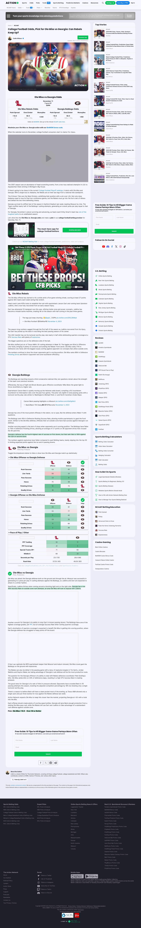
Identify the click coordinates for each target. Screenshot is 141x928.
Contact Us (6, 900)
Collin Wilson (17, 38)
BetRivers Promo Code (112, 846)
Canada (73, 849)
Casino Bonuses (100, 551)
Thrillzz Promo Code (111, 865)
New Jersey (74, 823)
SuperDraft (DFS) (104, 424)
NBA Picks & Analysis (43, 810)
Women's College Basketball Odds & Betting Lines (18, 818)
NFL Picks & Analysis (43, 807)
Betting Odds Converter (106, 451)
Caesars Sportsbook (105, 361)
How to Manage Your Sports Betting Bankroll (112, 499)
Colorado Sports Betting (106, 299)
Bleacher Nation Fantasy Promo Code (116, 854)
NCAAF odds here (59, 122)
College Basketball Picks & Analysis (48, 815)
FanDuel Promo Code (111, 835)
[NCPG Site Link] (67, 915)
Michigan (73, 832)
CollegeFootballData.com (33, 566)
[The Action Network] (12, 2)
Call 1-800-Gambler (75, 911)
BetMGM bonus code (55, 127)
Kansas (73, 840)
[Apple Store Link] (77, 876)
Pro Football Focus (52, 566)
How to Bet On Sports (105, 472)
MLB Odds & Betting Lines (11, 821)
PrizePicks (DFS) (104, 388)
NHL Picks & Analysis (43, 821)
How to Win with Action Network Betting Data (113, 495)
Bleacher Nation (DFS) (105, 411)
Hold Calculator (103, 460)
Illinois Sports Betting (105, 289)
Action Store (7, 886)
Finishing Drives (13, 354)
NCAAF (16, 25)
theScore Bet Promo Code (113, 837)
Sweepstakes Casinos (102, 569)
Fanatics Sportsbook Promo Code (115, 807)
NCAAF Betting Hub (30, 241)
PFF (31, 625)
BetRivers (101, 379)
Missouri (73, 846)
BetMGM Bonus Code (111, 810)
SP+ (43, 566)
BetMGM (36, 122)
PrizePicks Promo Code (112, 868)
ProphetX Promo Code (111, 829)
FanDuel (101, 429)
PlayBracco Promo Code (112, 863)
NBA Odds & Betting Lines (11, 810)
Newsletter (6, 897)
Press (5, 889)
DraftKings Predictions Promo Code (116, 826)
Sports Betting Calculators (108, 437)
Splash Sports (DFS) (105, 420)
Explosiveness (103, 535)
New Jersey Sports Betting (107, 308)
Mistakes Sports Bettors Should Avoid (110, 490)
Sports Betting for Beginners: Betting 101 (111, 481)
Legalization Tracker (77, 807)
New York (74, 810)
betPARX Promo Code (111, 840)
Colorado (73, 821)
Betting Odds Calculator (106, 442)
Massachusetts (75, 837)
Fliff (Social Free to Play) (106, 370)
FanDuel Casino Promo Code (104, 564)
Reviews (99, 338)
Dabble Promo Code (111, 851)
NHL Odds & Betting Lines (11, 823)
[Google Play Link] (91, 876)
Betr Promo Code (110, 857)
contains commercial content (18, 785)
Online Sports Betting (105, 276)
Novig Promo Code (110, 823)
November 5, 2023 (62, 405)
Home (10, 25)
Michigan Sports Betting (106, 312)
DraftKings (102, 356)
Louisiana (74, 812)
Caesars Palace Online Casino (104, 560)
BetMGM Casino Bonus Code (104, 556)
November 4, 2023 (55, 321)
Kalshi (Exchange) (104, 374)
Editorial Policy (7, 880)
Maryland (74, 815)
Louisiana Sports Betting (106, 285)
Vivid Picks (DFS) (104, 415)
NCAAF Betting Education (107, 507)
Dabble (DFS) (103, 393)
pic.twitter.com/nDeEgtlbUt (65, 401)
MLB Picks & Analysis (43, 818)
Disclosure (81, 909)
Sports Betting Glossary (106, 486)
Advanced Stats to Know (106, 521)
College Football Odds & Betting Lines (15, 812)
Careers (5, 883)
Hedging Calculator (105, 455)
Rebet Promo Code (110, 860)
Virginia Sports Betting (106, 303)
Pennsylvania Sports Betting (107, 294)
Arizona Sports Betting (106, 317)
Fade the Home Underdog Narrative (110, 526)
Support (5, 892)
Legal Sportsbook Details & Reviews (110, 477)
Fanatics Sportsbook (105, 347)
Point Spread (103, 512)
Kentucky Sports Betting (106, 321)
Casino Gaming (103, 542)
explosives (36, 337)
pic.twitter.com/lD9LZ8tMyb (66, 318)
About (5, 875)
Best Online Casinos (101, 547)
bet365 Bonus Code (111, 812)
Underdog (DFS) (104, 384)
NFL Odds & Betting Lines (11, 807)
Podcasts (6, 894)
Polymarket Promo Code (112, 815)
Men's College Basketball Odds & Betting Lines (17, 815)
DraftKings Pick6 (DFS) (106, 406)
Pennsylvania (75, 826)
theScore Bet (103, 365)
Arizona (73, 818)
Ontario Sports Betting (106, 330)
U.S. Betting (100, 271)
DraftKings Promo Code (112, 832)
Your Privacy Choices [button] (10, 903)
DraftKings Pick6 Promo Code (114, 849)
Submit (48, 754)
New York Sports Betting (106, 280)
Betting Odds (103, 464)
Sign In (133, 3)
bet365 (101, 343)
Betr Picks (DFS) (104, 402)
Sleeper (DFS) (103, 397)
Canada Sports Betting (106, 326)
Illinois (73, 829)
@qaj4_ (47, 318)
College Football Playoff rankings (51, 190)
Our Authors (7, 878)
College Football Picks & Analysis (47, 812)
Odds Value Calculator (105, 446)
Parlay (100, 516)
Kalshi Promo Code (110, 821)
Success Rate (16, 337)
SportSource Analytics (70, 566)
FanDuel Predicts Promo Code (114, 818)
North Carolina (75, 843)
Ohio (72, 835)
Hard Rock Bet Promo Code (113, 843)
